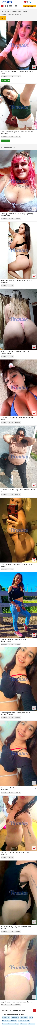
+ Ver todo (31, 1024)
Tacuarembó (15, 1017)
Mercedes (23, 1024)
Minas (31, 1017)
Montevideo (5, 1017)
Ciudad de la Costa (23, 1020)
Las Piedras (5, 1020)
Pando (4, 1024)
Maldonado (23, 1017)
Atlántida (13, 1020)
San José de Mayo (13, 1024)
